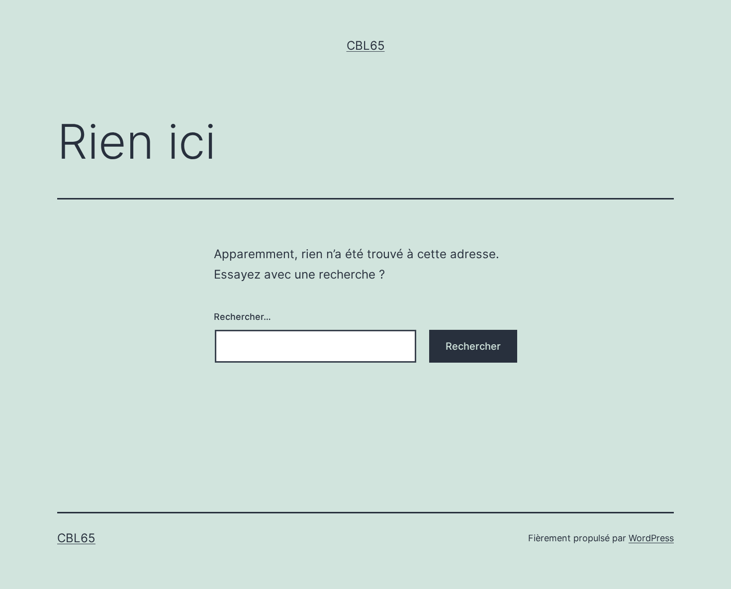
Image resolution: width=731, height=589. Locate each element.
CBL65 (366, 45)
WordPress (651, 538)
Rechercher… (242, 316)
